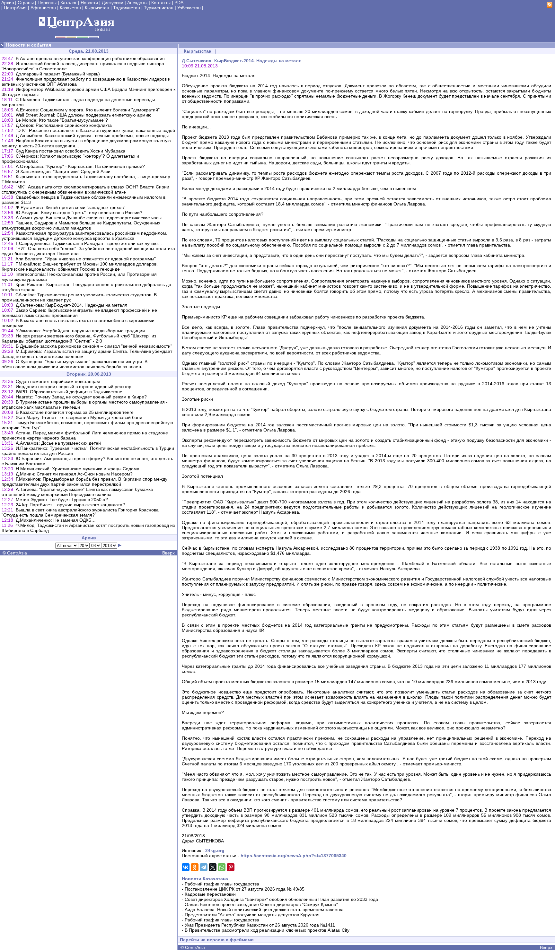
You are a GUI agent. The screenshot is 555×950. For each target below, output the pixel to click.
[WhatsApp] (221, 867)
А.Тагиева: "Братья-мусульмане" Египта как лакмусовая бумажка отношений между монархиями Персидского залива (77, 492)
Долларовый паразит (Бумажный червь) (58, 73)
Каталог (68, 2)
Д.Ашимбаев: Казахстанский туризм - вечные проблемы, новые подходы (92, 135)
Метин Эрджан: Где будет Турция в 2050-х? (62, 499)
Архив (7, 2)
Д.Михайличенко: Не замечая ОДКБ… (56, 520)
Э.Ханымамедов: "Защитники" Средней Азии (63, 171)
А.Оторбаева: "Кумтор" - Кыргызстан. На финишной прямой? (80, 166)
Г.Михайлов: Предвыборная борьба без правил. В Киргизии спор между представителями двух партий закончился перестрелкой (84, 481)
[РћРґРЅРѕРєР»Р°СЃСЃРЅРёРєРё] (194, 867)
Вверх (168, 552)
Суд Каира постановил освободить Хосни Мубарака (70, 150)
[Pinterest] (230, 867)
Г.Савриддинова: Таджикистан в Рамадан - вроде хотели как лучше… (89, 243)
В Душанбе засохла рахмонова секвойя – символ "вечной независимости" (94, 346)
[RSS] (549, 6)
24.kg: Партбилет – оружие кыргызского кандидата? (70, 504)
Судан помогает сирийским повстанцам (58, 381)
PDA (178, 2)
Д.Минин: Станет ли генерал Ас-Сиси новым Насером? (74, 473)
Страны (26, 2)
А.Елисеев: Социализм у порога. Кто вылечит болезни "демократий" (88, 109)
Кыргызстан (97, 7)
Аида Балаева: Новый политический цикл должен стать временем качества (264, 909)
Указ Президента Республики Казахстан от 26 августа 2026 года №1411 (260, 925)
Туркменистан (158, 7)
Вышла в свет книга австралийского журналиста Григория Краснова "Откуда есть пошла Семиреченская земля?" (80, 512)
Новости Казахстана (205, 878)
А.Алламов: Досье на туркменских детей (58, 443)
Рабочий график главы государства (222, 883)
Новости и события (28, 45)
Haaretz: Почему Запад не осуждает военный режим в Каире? (81, 396)
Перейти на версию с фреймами (217, 939)
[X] (212, 867)
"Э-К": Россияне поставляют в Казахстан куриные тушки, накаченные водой (95, 130)
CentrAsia (17, 552)
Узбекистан (189, 7)
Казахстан (70, 7)
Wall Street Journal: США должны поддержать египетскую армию (84, 115)
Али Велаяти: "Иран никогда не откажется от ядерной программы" (85, 258)
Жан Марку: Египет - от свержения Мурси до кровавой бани (79, 417)
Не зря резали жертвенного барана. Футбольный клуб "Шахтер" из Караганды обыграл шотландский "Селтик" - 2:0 (79, 338)
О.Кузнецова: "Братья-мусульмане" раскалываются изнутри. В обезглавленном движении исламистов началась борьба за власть (74, 364)
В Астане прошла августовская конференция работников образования (90, 58)
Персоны (47, 2)
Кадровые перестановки (210, 894)
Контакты (161, 2)
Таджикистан (126, 7)
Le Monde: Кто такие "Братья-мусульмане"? (62, 120)
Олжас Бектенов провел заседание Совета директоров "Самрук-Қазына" (261, 904)
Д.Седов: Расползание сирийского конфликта (64, 125)
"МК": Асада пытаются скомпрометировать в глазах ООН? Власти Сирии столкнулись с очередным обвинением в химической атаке (85, 189)
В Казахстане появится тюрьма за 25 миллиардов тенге (75, 412)
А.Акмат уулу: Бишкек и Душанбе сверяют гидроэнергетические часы (89, 217)
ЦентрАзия (15, 7)
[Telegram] (203, 867)
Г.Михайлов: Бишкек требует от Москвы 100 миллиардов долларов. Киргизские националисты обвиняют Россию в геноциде (80, 266)
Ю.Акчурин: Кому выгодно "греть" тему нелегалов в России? (79, 212)
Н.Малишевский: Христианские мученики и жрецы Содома (77, 468)
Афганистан (43, 7)
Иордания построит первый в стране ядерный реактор (73, 386)
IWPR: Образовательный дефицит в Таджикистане (69, 391)
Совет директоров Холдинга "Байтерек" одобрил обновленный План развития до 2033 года (281, 899)
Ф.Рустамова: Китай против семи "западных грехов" (70, 207)
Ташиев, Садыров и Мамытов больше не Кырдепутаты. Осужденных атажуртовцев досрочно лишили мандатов (81, 225)
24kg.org (215, 850)
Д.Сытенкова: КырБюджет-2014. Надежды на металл (71, 305)
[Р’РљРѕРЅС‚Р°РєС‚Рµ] (185, 867)
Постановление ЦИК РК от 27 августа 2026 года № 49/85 (244, 889)
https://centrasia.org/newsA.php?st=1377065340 (294, 855)
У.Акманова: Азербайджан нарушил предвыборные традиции (80, 330)
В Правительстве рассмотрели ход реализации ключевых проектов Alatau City (267, 930)
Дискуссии (112, 2)
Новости (89, 2)
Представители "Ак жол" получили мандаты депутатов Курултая (252, 914)
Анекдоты (137, 2)
